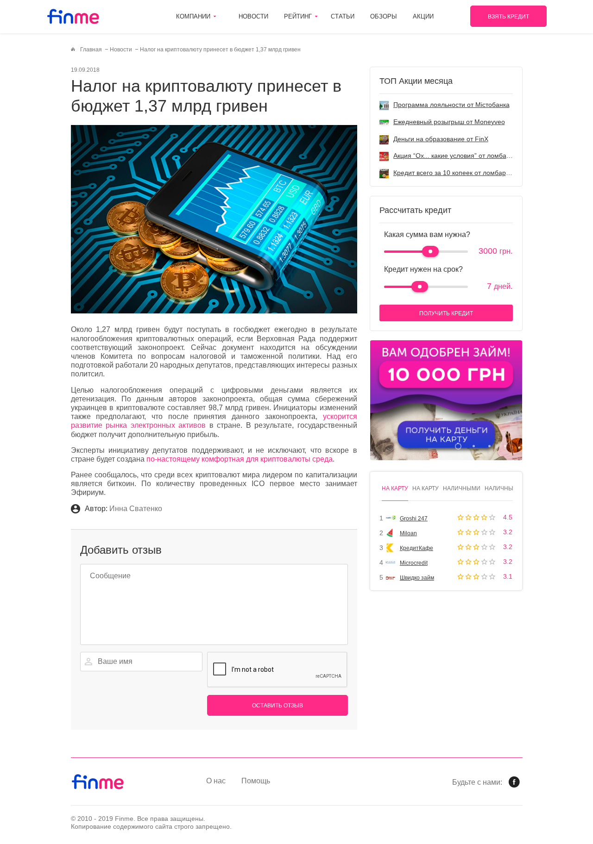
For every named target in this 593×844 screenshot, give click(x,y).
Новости (253, 16)
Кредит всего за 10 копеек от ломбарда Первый (466, 172)
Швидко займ (417, 578)
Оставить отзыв (277, 705)
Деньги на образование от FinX (440, 139)
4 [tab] (505, 446)
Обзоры (383, 16)
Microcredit (414, 563)
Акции (423, 16)
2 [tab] (474, 446)
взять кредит (508, 16)
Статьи (342, 16)
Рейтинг (298, 16)
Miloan (408, 533)
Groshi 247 (414, 518)
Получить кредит (446, 313)
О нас (216, 781)
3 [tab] (489, 446)
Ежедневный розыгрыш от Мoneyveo (449, 121)
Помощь (255, 781)
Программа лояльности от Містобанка (451, 104)
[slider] (430, 251)
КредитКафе (416, 548)
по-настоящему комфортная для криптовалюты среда (239, 459)
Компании (193, 16)
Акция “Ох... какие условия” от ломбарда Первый (468, 155)
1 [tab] (458, 446)
